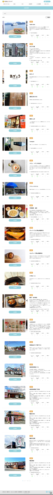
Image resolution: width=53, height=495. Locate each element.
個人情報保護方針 (20, 491)
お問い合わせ (4, 491)
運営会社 (29, 491)
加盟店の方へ (8, 491)
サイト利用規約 (25, 491)
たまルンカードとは (6, 3)
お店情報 (15, 36)
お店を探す (30, 3)
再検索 (48, 17)
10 (27, 480)
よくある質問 (39, 3)
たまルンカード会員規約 (14, 491)
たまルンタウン (46, 3)
